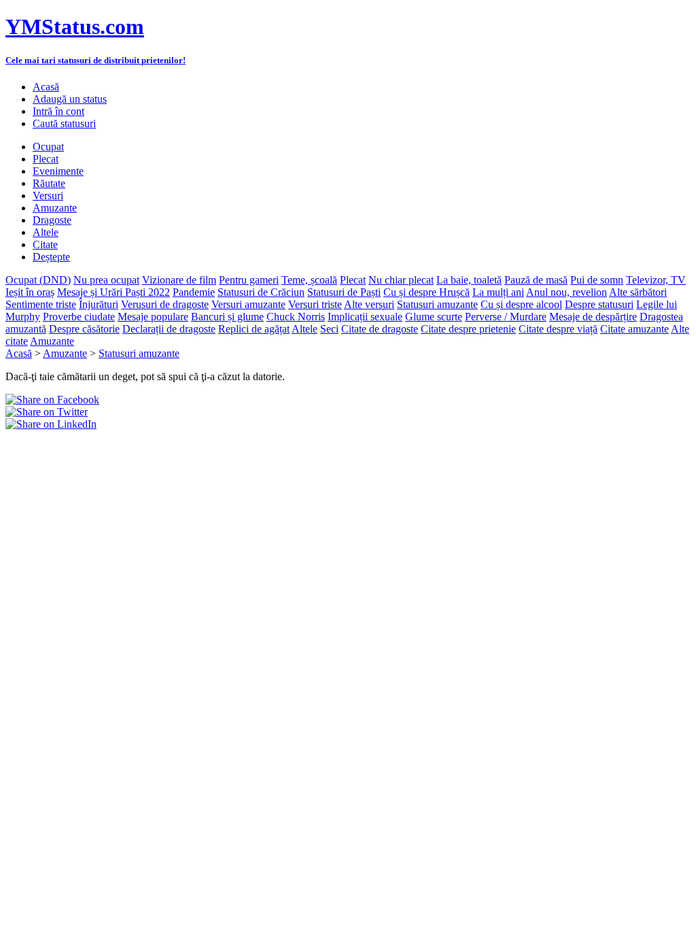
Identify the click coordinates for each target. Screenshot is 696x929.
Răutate (49, 183)
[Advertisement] (164, 450)
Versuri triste (315, 304)
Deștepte (51, 257)
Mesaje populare (153, 316)
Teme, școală (309, 280)
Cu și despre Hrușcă (426, 292)
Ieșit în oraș (29, 292)
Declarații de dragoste (168, 329)
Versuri (48, 195)
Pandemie (194, 292)
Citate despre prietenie (468, 329)
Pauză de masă (536, 280)
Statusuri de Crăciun (261, 292)
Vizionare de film (179, 280)
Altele (45, 232)
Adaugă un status (70, 99)
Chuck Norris (295, 316)
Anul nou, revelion (566, 292)
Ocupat (48, 146)
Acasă (46, 86)
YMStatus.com (74, 26)
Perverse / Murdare (505, 316)
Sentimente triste (40, 304)
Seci (329, 329)
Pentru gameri (249, 280)
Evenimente (58, 171)
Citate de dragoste (379, 329)
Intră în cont (58, 111)
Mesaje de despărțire (593, 316)
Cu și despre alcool (521, 304)
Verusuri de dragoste (165, 304)
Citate (45, 244)
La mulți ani (498, 292)
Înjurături (98, 304)
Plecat (45, 159)
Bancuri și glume (227, 316)
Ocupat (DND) (38, 280)
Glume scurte (433, 316)
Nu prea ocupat (106, 280)
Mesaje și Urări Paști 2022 (113, 292)
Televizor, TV (656, 280)
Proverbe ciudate (79, 316)
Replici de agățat (254, 329)
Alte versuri (369, 304)
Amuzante (55, 208)
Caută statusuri (64, 123)
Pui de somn (596, 280)
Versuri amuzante (248, 304)
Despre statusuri (599, 304)
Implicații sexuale (365, 316)
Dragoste (52, 220)
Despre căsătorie (84, 329)
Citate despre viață (558, 329)
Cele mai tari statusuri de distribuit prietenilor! (95, 60)
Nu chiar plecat (401, 280)
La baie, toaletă (469, 280)
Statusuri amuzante (437, 304)
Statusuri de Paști (344, 292)
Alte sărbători (638, 292)
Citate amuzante (634, 329)
